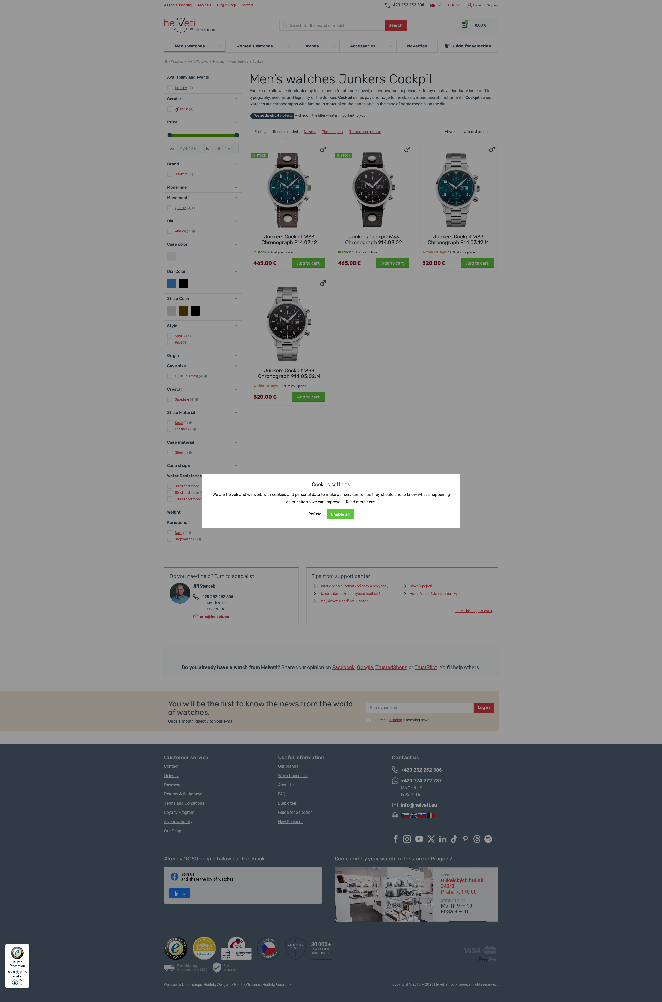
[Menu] (26, 947)
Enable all (340, 514)
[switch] (17, 982)
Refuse (314, 513)
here (370, 502)
